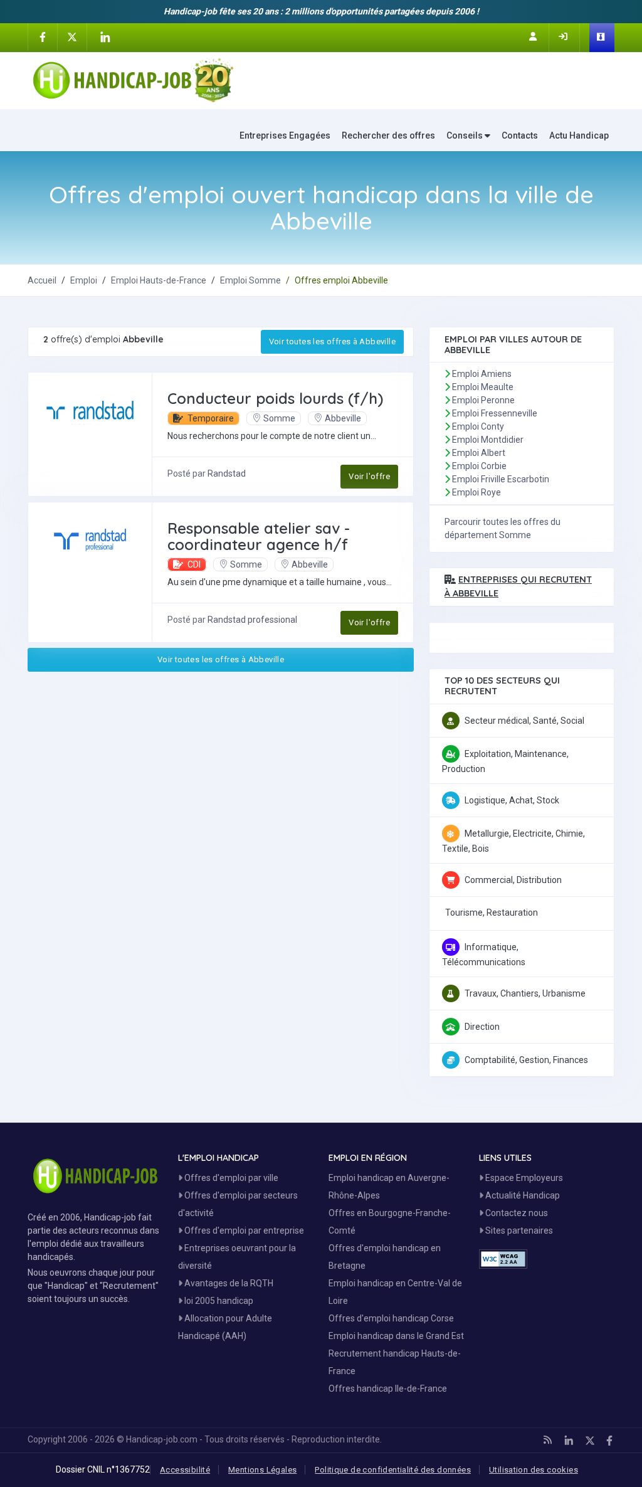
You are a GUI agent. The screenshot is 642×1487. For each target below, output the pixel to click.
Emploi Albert (478, 453)
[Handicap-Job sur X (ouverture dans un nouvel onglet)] (72, 36)
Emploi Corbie (479, 466)
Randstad (227, 473)
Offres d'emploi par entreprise (243, 1230)
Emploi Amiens (482, 374)
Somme (279, 418)
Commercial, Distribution (513, 880)
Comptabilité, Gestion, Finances (526, 1060)
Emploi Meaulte (482, 387)
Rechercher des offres (388, 135)
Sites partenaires (518, 1230)
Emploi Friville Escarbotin (500, 479)
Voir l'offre (369, 476)
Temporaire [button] (210, 418)
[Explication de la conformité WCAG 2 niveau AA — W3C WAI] (503, 1259)
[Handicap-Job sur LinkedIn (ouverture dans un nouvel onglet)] (105, 37)
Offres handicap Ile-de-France (388, 1389)
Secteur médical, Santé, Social (524, 721)
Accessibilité (185, 1469)
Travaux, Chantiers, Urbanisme (525, 993)
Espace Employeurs (523, 1178)
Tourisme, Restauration (491, 913)
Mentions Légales (262, 1469)
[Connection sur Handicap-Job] (564, 36)
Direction (482, 1027)
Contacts (520, 135)
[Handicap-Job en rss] (548, 1440)
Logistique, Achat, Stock (512, 800)
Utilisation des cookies (533, 1469)
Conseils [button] (465, 135)
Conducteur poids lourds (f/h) (275, 398)
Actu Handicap (579, 135)
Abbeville (343, 418)
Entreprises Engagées (284, 135)
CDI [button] (193, 564)
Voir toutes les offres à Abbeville (332, 341)
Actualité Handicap (521, 1195)
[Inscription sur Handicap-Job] (534, 36)
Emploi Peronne (483, 400)
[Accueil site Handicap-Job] (133, 80)
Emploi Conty (478, 426)
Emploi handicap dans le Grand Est (396, 1336)
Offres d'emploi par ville (230, 1178)
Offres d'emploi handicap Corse (391, 1318)
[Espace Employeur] (601, 37)
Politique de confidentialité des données (393, 1469)
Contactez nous (515, 1213)
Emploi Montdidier (488, 440)
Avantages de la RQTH (227, 1283)
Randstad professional (252, 620)
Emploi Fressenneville (494, 413)
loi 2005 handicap (217, 1301)
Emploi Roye (476, 492)
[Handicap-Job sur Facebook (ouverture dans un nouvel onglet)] (43, 36)
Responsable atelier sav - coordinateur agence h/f (258, 536)
